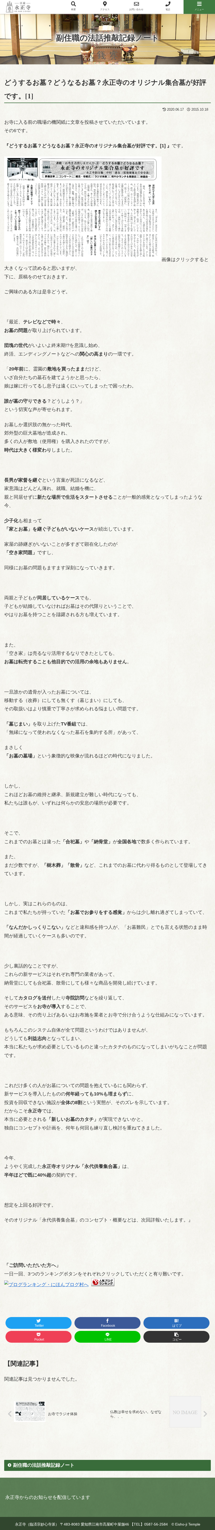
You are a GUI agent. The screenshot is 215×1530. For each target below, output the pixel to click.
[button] (192, 875)
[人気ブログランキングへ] (102, 1284)
